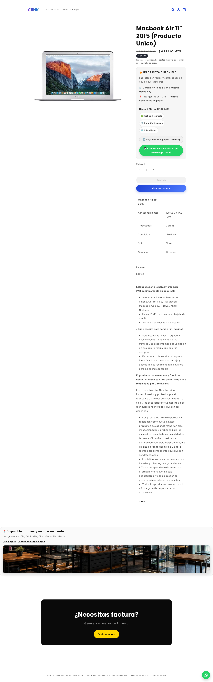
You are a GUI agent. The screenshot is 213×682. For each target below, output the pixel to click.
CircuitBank (60, 675)
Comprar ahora (161, 188)
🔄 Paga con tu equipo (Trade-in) (161, 139)
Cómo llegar (9, 541)
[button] (52, 10)
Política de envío (159, 675)
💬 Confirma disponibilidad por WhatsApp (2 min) (161, 150)
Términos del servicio (139, 675)
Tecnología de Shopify (74, 675)
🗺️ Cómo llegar (148, 130)
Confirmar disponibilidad (31, 541)
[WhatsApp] (206, 675)
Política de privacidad (118, 675)
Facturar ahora (106, 634)
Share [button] (142, 501)
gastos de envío (166, 60)
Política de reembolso (96, 675)
